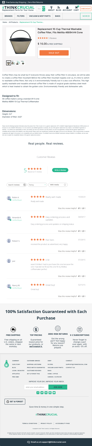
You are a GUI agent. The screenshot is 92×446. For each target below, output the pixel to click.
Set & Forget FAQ (33, 374)
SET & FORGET (16, 401)
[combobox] (37, 185)
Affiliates (16, 374)
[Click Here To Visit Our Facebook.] (37, 392)
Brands (8, 16)
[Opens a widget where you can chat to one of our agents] (83, 442)
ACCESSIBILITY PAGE (63, 423)
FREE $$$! (15, 377)
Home (5, 22)
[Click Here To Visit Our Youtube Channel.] (54, 392)
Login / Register (18, 370)
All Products (13, 22)
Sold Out (54, 53)
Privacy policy (46, 423)
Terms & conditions (29, 423)
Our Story (16, 364)
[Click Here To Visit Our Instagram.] (50, 392)
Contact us (70, 367)
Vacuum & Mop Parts (39, 16)
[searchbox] (14, 185)
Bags (57, 16)
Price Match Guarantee (36, 367)
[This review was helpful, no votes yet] (79, 208)
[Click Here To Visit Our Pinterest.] (46, 392)
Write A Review (60, 170)
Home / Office (53, 374)
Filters (20, 16)
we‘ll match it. (36, 346)
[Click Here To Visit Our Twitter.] (42, 392)
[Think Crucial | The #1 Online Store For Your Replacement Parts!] (18, 7)
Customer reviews (34, 370)
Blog (14, 367)
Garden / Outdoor (55, 377)
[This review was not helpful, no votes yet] (83, 208)
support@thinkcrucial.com (76, 364)
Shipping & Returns (34, 364)
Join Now (58, 387)
